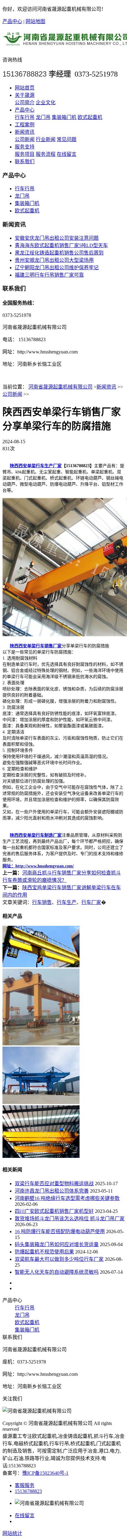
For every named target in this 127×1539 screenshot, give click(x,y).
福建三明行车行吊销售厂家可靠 (49, 275)
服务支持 (25, 146)
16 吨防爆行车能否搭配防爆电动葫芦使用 (60, 1231)
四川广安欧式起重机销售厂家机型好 (54, 1211)
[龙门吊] (41, 1043)
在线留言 (66, 154)
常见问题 (66, 139)
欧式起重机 (90, 117)
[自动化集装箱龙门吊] (41, 1102)
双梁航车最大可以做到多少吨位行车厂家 (59, 1259)
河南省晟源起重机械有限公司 (60, 386)
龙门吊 (43, 117)
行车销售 (42, 902)
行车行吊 (25, 117)
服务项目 (25, 154)
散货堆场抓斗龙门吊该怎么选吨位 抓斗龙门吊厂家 (70, 1218)
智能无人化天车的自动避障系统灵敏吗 (57, 1272)
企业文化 (45, 102)
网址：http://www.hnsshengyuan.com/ (38, 866)
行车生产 (66, 902)
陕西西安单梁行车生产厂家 (36, 466)
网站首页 (25, 87)
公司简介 (25, 102)
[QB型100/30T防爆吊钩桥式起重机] (41, 965)
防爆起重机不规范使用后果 (44, 1251)
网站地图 (35, 21)
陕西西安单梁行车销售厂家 (36, 646)
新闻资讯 (25, 132)
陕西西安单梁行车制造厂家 (36, 835)
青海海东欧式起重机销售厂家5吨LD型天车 (61, 245)
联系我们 (25, 161)
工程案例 (25, 124)
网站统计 (12, 1533)
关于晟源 (25, 95)
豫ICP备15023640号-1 (45, 1473)
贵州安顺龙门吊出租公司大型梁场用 (54, 260)
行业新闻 (45, 139)
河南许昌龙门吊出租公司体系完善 (52, 1191)
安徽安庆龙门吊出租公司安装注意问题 (57, 238)
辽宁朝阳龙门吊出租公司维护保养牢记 (57, 267)
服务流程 (45, 154)
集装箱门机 (64, 117)
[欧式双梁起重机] (41, 1156)
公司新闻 (25, 139)
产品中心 (12, 21)
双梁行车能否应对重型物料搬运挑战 (54, 1183)
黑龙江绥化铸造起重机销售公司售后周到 (59, 252)
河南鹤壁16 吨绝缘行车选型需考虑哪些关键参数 (67, 1198)
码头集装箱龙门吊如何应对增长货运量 (57, 1244)
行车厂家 (91, 902)
